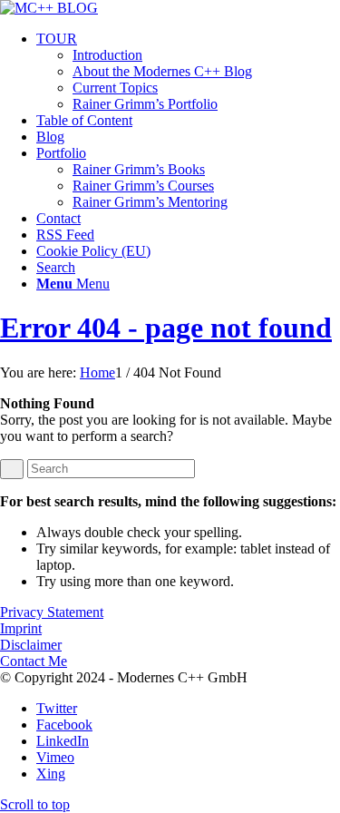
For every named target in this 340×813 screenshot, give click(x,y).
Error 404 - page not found (166, 327)
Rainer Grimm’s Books (139, 169)
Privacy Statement (51, 612)
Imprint (21, 628)
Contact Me (33, 661)
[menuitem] (188, 72)
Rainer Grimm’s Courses (143, 185)
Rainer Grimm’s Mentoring (150, 202)
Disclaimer (31, 644)
